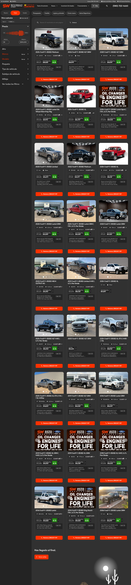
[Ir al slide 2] (46, 48)
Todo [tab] (15, 13)
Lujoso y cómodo (58, 13)
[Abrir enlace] (56, 55)
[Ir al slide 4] (52, 48)
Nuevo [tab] (6, 13)
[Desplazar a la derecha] (62, 55)
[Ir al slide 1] (43, 48)
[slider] (4, 33)
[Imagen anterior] (37, 39)
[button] (37, 39)
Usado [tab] (25, 13)
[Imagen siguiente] (61, 39)
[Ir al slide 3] (49, 48)
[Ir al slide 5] (55, 48)
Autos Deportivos (84, 13)
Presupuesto (37, 13)
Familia (47, 13)
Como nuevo (72, 13)
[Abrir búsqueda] (107, 5)
